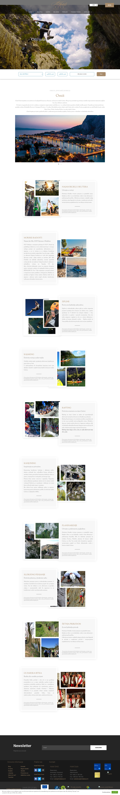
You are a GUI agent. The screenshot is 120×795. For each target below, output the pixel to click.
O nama (10, 768)
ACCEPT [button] (115, 792)
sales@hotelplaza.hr (60, 779)
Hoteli (30, 12)
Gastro (48, 12)
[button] (16, 139)
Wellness (56, 12)
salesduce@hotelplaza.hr (81, 779)
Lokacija (10, 773)
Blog (9, 766)
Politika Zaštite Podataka (14, 789)
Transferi (10, 777)
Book (101, 74)
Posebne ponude (76, 12)
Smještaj (40, 12)
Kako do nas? (12, 775)
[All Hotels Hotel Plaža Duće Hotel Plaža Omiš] (30, 74)
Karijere (10, 771)
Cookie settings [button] (106, 792)
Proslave (65, 12)
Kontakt (23, 766)
